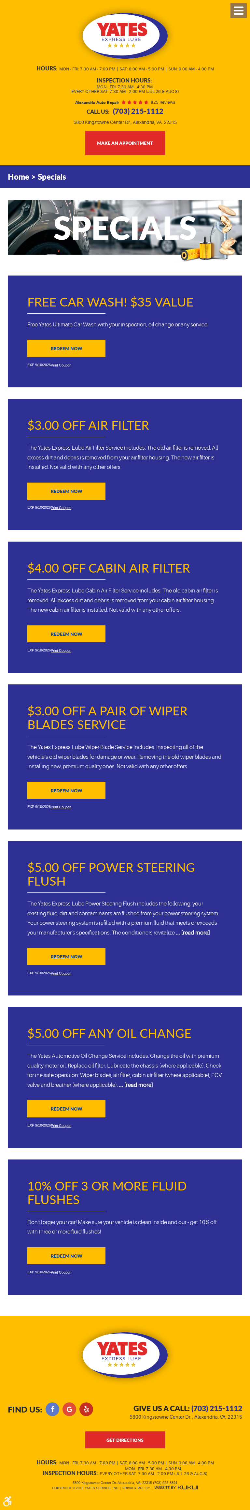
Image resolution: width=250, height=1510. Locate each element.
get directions (125, 1440)
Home (18, 176)
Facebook (52, 1409)
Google (69, 1409)
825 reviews (163, 102)
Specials (52, 176)
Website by (176, 1488)
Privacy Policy (136, 1488)
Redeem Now (66, 348)
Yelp (86, 1409)
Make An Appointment (125, 143)
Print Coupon (61, 365)
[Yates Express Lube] (125, 36)
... (192, 933)
